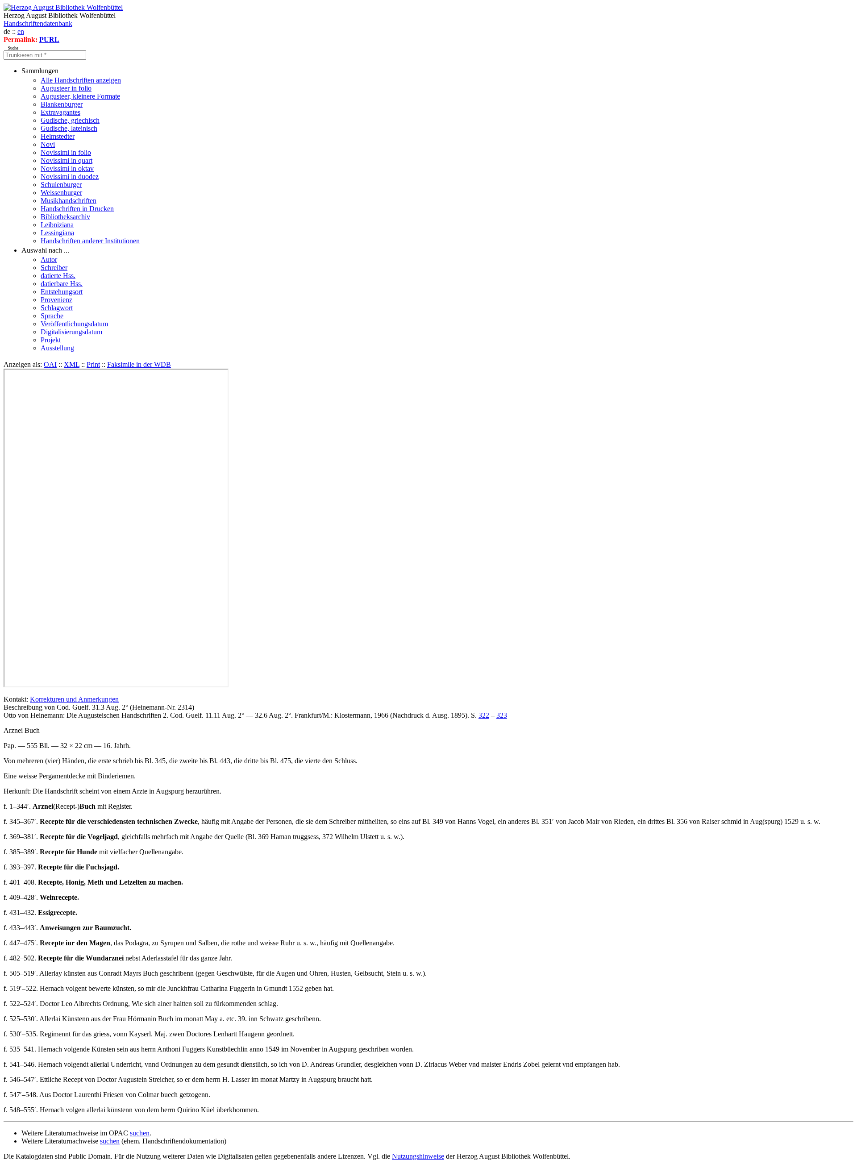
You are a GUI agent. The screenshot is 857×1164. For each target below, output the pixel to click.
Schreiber (54, 267)
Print (93, 364)
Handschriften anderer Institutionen (90, 241)
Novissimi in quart (66, 160)
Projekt (51, 340)
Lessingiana (57, 233)
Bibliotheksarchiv (65, 216)
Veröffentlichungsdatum (74, 324)
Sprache (52, 316)
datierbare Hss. (62, 283)
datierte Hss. (58, 275)
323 (501, 715)
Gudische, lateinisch (69, 128)
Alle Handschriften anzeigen (81, 80)
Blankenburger (62, 104)
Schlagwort (57, 308)
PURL (49, 39)
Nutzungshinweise (418, 1156)
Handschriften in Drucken (77, 208)
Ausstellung (57, 348)
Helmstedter (58, 136)
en (20, 31)
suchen (140, 1133)
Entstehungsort (62, 291)
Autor (49, 259)
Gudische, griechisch (70, 120)
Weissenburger (61, 192)
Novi (48, 144)
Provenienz (56, 299)
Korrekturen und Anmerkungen (74, 699)
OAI (50, 364)
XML (71, 364)
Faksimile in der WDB (139, 364)
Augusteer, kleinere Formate (80, 96)
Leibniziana (57, 225)
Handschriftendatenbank (38, 23)
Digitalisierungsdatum (71, 332)
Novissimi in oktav (67, 168)
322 (483, 715)
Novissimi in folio (66, 152)
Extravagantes (60, 112)
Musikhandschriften (68, 200)
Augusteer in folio (66, 88)
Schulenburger (61, 184)
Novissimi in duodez (70, 176)
